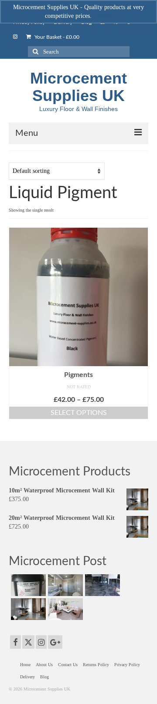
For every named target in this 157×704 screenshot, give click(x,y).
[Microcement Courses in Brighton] (27, 609)
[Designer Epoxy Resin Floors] (101, 585)
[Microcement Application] (64, 585)
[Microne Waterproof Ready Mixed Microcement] (27, 585)
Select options (79, 412)
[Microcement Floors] (64, 609)
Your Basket (56, 37)
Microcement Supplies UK (78, 86)
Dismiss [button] (103, 16)
